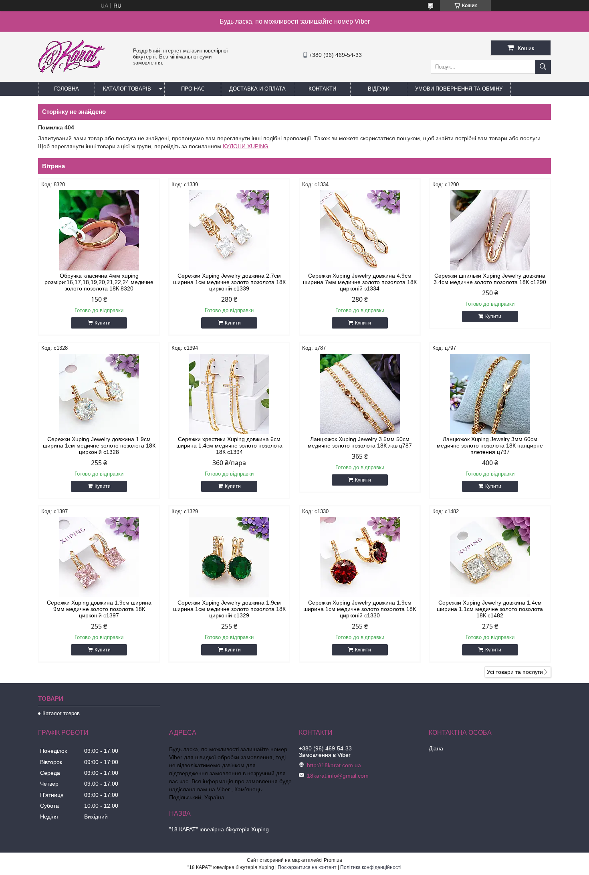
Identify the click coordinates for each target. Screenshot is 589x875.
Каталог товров (61, 713)
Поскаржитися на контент (307, 867)
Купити (103, 323)
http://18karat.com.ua (334, 765)
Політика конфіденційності (370, 867)
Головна (66, 89)
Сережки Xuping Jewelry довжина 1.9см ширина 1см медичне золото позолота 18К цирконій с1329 (229, 609)
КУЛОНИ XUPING (245, 146)
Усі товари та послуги (515, 672)
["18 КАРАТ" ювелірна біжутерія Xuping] (71, 78)
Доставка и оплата (257, 89)
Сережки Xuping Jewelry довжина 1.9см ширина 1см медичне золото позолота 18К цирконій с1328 (99, 445)
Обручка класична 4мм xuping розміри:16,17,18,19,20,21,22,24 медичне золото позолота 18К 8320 (98, 282)
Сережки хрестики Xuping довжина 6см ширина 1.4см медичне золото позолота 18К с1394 (229, 445)
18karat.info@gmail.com (338, 775)
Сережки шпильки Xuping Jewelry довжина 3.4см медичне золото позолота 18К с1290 (490, 278)
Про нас (193, 89)
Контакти (322, 89)
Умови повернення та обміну (458, 89)
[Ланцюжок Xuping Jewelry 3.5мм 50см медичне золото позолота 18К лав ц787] (360, 394)
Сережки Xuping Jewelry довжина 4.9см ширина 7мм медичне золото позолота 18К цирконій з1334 (360, 282)
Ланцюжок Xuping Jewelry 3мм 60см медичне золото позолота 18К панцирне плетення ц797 (490, 445)
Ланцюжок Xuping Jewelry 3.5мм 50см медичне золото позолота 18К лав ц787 (360, 442)
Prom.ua (333, 860)
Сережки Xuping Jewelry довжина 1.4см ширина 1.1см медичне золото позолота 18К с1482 (490, 609)
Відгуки (378, 89)
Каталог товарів (127, 89)
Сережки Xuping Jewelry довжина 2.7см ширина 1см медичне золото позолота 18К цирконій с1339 (229, 282)
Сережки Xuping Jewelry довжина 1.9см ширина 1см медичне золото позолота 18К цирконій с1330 (359, 609)
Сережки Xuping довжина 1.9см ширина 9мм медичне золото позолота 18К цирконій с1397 (99, 609)
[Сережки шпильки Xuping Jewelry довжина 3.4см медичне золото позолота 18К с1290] (490, 230)
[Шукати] (543, 67)
